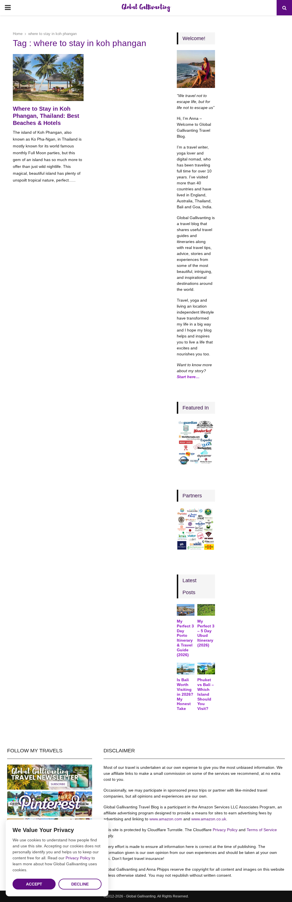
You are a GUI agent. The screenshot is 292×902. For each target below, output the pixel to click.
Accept (34, 884)
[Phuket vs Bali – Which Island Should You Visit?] (206, 668)
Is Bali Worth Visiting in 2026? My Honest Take (185, 694)
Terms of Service (262, 829)
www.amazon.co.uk (208, 819)
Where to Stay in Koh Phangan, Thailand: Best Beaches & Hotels (46, 116)
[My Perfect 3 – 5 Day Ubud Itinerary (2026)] (206, 610)
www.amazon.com (165, 819)
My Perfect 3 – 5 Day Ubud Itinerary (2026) (205, 633)
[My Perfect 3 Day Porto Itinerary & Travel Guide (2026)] (185, 610)
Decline (80, 884)
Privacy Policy (225, 829)
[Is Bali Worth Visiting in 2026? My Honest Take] (185, 668)
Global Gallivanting (146, 8)
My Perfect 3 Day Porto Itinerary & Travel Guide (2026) (185, 638)
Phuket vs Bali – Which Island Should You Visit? (205, 694)
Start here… (188, 376)
